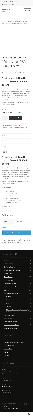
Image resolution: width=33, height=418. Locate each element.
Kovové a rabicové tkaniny (11, 325)
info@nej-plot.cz (17, 2)
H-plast (25, 21)
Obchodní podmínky (10, 345)
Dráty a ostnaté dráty (10, 287)
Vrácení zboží (8, 349)
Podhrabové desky (9, 315)
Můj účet (6, 352)
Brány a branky (8, 273)
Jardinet (8, 306)
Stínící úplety (8, 318)
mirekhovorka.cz (16, 408)
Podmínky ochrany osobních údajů (14, 342)
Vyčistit (19, 112)
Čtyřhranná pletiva (9, 267)
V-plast (8, 303)
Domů (4, 21)
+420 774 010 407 (7, 2)
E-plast (8, 296)
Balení (4, 110)
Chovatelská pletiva (10, 283)
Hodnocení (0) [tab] (6, 146)
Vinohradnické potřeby (10, 321)
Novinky (6, 260)
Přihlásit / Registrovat (8, 4)
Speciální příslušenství (10, 328)
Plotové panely (8, 277)
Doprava (6, 355)
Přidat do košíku (15, 118)
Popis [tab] (3, 136)
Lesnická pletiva (8, 280)
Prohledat (16, 415)
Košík (25, 413)
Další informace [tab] (6, 141)
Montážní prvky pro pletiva (12, 270)
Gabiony (6, 290)
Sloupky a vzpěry (9, 264)
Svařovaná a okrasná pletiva (15, 21)
